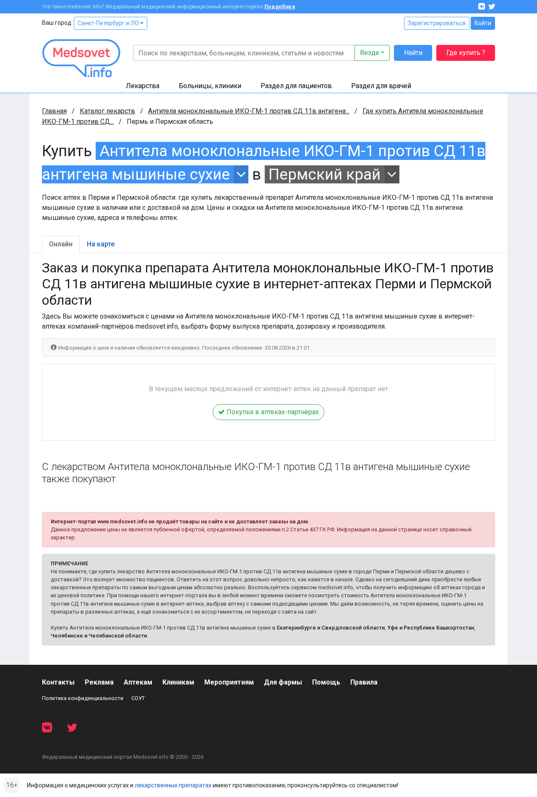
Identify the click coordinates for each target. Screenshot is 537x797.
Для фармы (283, 682)
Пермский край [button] (324, 174)
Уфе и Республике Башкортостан (430, 628)
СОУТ (138, 698)
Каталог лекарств (107, 111)
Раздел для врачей (381, 86)
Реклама (99, 682)
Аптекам (138, 682)
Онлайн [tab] (61, 244)
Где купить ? (465, 53)
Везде (369, 53)
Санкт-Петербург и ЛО (109, 23)
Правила (364, 682)
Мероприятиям (229, 682)
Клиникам (178, 682)
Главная (54, 111)
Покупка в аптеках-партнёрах (272, 412)
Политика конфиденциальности (82, 698)
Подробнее (279, 7)
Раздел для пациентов (296, 86)
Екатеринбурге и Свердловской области (331, 628)
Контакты (58, 682)
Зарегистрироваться (437, 23)
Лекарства (142, 86)
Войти (482, 23)
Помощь (326, 682)
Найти (413, 53)
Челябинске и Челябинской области (99, 635)
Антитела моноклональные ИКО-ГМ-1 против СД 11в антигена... (248, 111)
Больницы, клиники (210, 86)
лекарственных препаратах (173, 785)
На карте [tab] (101, 244)
